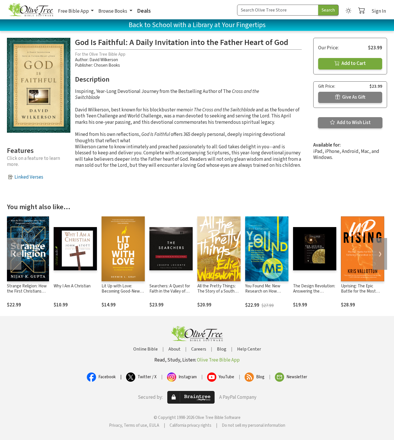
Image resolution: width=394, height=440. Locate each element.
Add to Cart (353, 63)
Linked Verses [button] (28, 177)
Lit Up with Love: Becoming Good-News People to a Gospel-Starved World (122, 294)
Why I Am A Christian (72, 286)
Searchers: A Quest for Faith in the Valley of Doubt (169, 291)
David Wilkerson (103, 60)
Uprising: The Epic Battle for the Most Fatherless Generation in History (361, 294)
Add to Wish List (353, 122)
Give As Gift (353, 97)
